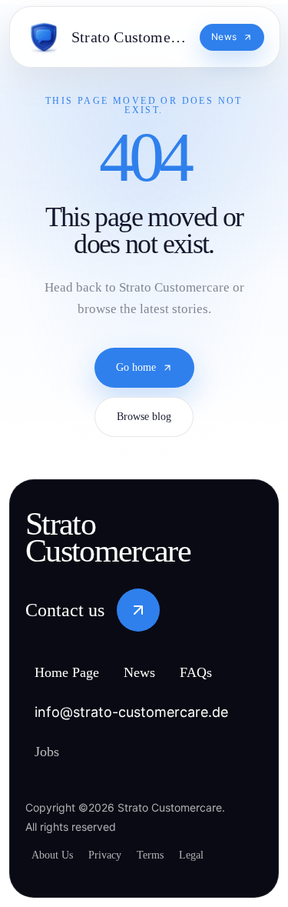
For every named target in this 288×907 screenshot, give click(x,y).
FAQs (217, 673)
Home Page (74, 673)
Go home (136, 374)
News (156, 673)
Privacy (113, 854)
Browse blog (144, 423)
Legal (212, 854)
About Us (55, 854)
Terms (165, 854)
